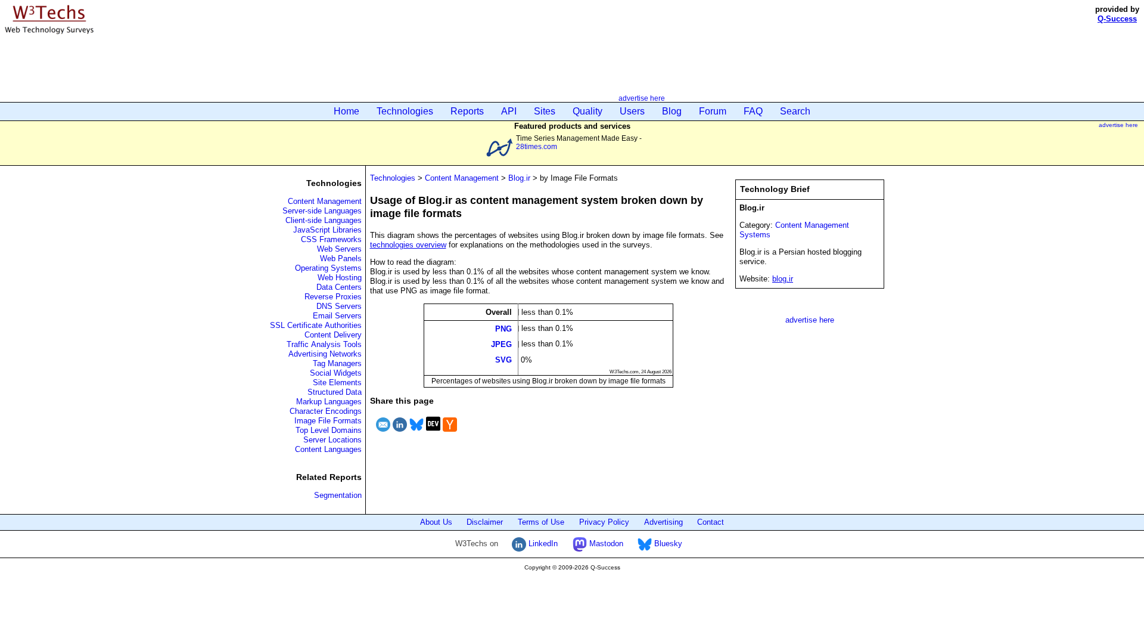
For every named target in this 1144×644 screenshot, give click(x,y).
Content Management (325, 201)
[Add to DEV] (433, 433)
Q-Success (1117, 18)
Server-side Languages (322, 210)
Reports (467, 111)
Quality (587, 111)
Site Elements (337, 382)
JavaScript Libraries (327, 229)
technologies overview (408, 244)
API (509, 111)
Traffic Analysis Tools (324, 344)
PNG (503, 328)
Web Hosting (340, 277)
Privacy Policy (604, 522)
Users (632, 111)
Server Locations (332, 439)
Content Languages (328, 449)
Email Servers (337, 315)
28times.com (536, 146)
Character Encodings (326, 411)
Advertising (663, 522)
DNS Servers (339, 306)
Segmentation (338, 495)
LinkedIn (542, 543)
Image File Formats (328, 420)
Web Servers (339, 248)
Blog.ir (519, 178)
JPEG (501, 344)
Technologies (405, 111)
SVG (503, 359)
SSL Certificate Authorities (316, 325)
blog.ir (782, 278)
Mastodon (605, 543)
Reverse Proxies (333, 296)
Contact (710, 522)
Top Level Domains (329, 430)
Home (346, 111)
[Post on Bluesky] (416, 433)
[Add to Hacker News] (450, 433)
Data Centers (339, 287)
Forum (712, 111)
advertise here (641, 98)
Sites (544, 111)
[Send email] (383, 433)
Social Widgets (336, 373)
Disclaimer (485, 522)
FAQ (753, 111)
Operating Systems (328, 268)
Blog (672, 111)
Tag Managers (337, 363)
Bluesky (667, 543)
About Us (436, 522)
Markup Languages (329, 401)
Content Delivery (333, 334)
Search (795, 111)
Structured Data (334, 392)
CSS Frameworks (331, 239)
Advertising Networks (325, 353)
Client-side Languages (323, 220)
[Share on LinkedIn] (399, 433)
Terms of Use (541, 522)
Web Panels (341, 258)
